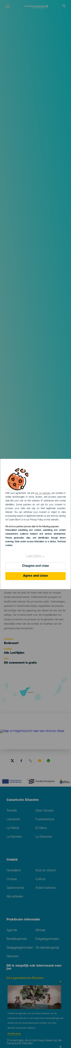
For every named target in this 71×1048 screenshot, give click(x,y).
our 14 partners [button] (42, 493)
